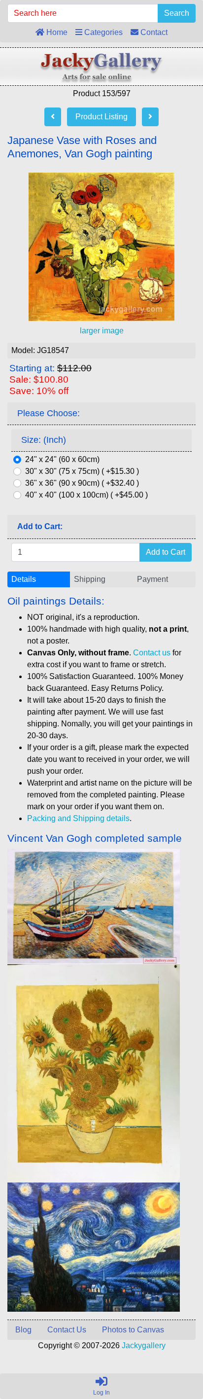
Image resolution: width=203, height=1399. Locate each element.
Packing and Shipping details (78, 818)
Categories (102, 32)
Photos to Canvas (133, 1330)
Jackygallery (144, 1345)
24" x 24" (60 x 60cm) (62, 459)
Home (56, 32)
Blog (23, 1330)
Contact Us (66, 1330)
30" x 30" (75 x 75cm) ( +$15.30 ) (82, 471)
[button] (173, 1350)
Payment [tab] (152, 579)
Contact (153, 32)
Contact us (151, 652)
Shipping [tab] (89, 579)
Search (176, 13)
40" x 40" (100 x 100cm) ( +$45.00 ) (86, 495)
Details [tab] (23, 579)
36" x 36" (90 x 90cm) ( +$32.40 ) (82, 483)
